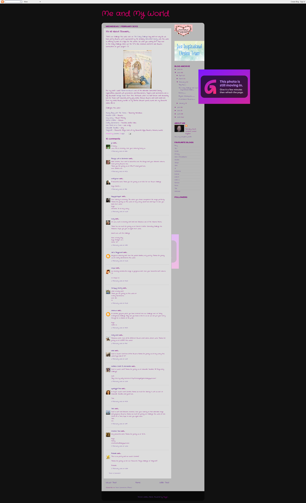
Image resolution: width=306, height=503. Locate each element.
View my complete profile (183, 137)
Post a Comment (114, 473)
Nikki (112, 350)
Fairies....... (182, 93)
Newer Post (111, 482)
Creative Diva (115, 431)
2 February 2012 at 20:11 (119, 359)
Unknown (114, 310)
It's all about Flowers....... (187, 99)
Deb (112, 409)
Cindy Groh (114, 335)
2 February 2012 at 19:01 (119, 343)
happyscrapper (116, 196)
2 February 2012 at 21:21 (119, 381)
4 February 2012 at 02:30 (119, 446)
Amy (176, 145)
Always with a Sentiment (119, 158)
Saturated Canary (151, 39)
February (182, 82)
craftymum (115, 178)
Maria (176, 185)
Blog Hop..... (182, 85)
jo (111, 143)
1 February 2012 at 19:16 (119, 189)
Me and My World (135, 14)
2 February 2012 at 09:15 (119, 245)
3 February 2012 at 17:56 (119, 401)
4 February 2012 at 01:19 (119, 424)
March (181, 79)
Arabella (113, 453)
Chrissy (177, 154)
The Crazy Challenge (141, 36)
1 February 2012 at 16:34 (119, 151)
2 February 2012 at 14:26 (119, 303)
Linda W (177, 180)
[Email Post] (130, 133)
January (182, 103)
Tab (176, 188)
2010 (178, 110)
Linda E (177, 177)
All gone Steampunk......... (187, 96)
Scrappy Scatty (116, 288)
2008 (179, 117)
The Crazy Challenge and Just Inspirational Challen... (188, 89)
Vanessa (177, 191)
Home (138, 482)
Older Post (164, 482)
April (181, 75)
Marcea (177, 183)
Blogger (165, 497)
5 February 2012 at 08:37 (119, 468)
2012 (179, 72)
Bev (176, 148)
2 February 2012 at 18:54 (119, 328)
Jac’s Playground (117, 252)
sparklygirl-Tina (116, 388)
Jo (175, 168)
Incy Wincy (109, 118)
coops (113, 268)
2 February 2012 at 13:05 (119, 281)
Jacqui (177, 162)
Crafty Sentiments (112, 123)
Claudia (177, 160)
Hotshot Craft (110, 115)
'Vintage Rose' (121, 95)
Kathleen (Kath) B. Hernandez (121, 366)
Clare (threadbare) (181, 157)
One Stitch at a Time (113, 125)
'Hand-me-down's (127, 90)
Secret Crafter (111, 120)
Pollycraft (109, 130)
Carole (177, 151)
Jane (176, 165)
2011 (178, 107)
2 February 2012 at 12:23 (119, 261)
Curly (113, 219)
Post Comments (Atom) (123, 487)
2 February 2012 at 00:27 (119, 211)
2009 (178, 114)
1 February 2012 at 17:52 (119, 171)
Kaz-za (177, 174)
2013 (178, 69)
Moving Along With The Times (116, 113)
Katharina (178, 171)
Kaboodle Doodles (112, 128)
